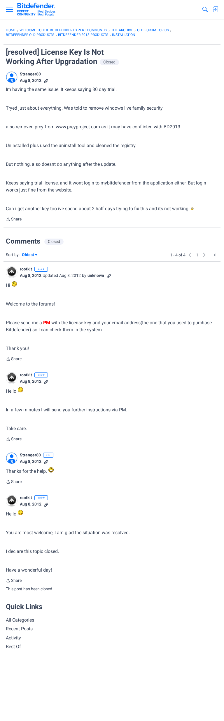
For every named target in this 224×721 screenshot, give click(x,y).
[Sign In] (215, 9)
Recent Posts (19, 629)
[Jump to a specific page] (213, 255)
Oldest (28, 255)
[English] (36, 9)
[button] (12, 77)
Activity (13, 638)
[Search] (205, 9)
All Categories (20, 620)
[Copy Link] (46, 80)
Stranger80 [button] (30, 74)
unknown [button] (96, 275)
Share (14, 220)
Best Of (13, 646)
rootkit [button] (26, 269)
